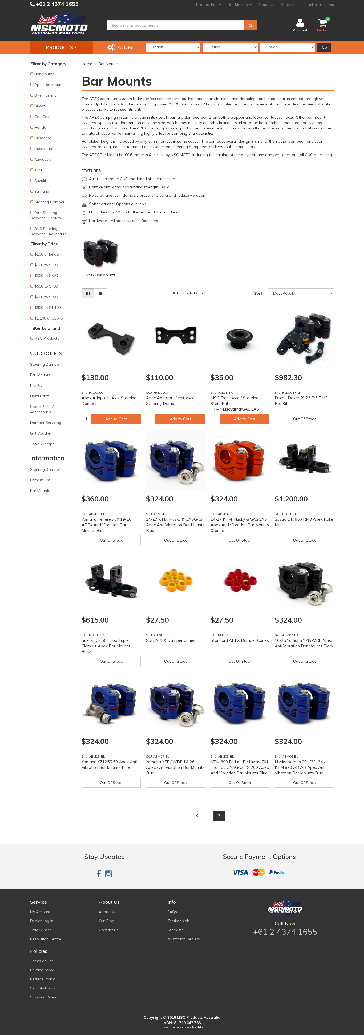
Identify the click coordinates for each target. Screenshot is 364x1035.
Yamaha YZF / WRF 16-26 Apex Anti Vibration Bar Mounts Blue (175, 767)
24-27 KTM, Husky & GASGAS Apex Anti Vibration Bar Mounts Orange (240, 525)
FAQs (172, 911)
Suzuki (40, 180)
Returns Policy (42, 979)
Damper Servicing (45, 422)
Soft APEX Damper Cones (170, 640)
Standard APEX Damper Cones (240, 640)
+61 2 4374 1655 (56, 4)
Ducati (40, 106)
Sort (258, 293)
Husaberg (42, 138)
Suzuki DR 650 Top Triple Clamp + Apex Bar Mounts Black (106, 646)
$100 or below (47, 254)
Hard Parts (40, 395)
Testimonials (179, 920)
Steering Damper (49, 202)
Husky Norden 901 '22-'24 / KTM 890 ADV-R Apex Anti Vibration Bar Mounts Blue (300, 767)
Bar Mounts (238, 4)
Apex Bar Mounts (49, 84)
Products (60, 47)
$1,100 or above (48, 318)
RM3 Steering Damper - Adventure (48, 231)
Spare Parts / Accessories (42, 409)
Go (324, 47)
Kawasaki (42, 159)
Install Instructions (318, 4)
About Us (266, 4)
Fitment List (40, 479)
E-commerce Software (176, 1027)
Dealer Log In (41, 920)
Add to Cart (116, 418)
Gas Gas (41, 116)
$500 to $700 (46, 286)
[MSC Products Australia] (59, 25)
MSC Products (46, 338)
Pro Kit (36, 385)
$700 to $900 (46, 296)
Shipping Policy (43, 997)
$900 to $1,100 (47, 307)
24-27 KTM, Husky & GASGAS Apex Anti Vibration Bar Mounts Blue (175, 525)
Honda (40, 127)
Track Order (40, 929)
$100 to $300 (46, 264)
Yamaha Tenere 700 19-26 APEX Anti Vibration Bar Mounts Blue (106, 525)
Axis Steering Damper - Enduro (45, 215)
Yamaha (41, 191)
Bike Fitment (45, 95)
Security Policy (42, 988)
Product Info (207, 4)
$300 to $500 (46, 275)
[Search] (250, 25)
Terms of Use (42, 960)
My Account (40, 911)
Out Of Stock (304, 418)
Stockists (288, 4)
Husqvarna (44, 148)
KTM (38, 170)
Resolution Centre (45, 939)
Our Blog (106, 920)
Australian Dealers (184, 939)
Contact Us (109, 929)
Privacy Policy (42, 970)
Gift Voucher (41, 433)
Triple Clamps (42, 443)
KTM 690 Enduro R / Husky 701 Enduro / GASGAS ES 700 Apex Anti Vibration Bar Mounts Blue (240, 767)
